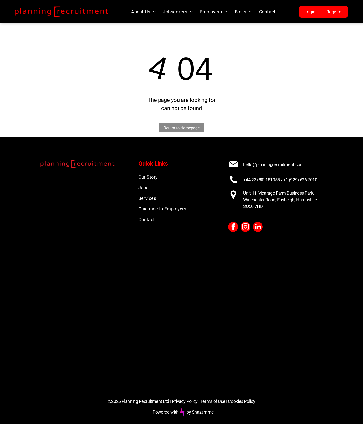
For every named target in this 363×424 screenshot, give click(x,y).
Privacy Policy (185, 401)
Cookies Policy (241, 401)
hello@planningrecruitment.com (273, 164)
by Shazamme (200, 412)
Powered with (166, 412)
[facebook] (233, 227)
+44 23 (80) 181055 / (262, 179)
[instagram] (245, 227)
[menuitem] (143, 11)
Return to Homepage (182, 128)
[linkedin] (258, 227)
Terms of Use (212, 401)
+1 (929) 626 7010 (300, 179)
